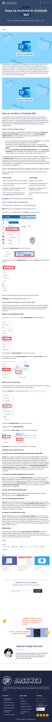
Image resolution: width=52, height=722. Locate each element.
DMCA (22, 698)
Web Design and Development (8, 699)
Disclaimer (23, 701)
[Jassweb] (9, 3)
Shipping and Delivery (26, 706)
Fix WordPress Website (9, 708)
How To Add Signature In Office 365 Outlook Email (25, 567)
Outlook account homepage (37, 391)
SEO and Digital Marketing (7, 711)
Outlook (10, 212)
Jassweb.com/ (20, 650)
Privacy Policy (24, 703)
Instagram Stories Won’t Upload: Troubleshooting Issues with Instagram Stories (32, 621)
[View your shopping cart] (41, 3)
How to (37, 20)
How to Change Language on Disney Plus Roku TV (19, 632)
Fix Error (31, 20)
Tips (42, 20)
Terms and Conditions (26, 709)
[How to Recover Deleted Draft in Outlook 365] (42, 560)
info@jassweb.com (42, 698)
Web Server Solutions (9, 702)
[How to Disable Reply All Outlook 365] (9, 560)
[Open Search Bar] (44, 3)
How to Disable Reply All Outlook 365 (7, 567)
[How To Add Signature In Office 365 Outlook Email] (25, 560)
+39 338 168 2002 (42, 701)
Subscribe (38, 591)
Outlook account (14, 317)
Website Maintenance (9, 705)
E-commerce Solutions (9, 714)
